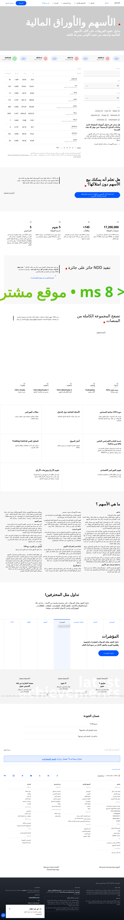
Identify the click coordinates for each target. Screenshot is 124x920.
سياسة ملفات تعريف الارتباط (67, 892)
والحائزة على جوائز (31, 319)
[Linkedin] (48, 776)
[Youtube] (31, 776)
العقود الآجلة (65, 605)
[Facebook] (57, 776)
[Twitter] (40, 776)
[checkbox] (102, 144)
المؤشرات (56, 605)
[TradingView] (5, 776)
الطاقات (41, 605)
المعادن (48, 605)
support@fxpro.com (34, 897)
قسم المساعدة (49, 758)
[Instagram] (14, 776)
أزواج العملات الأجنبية (79, 605)
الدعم (24, 890)
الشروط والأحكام (56, 890)
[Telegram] (22, 776)
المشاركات (74, 608)
